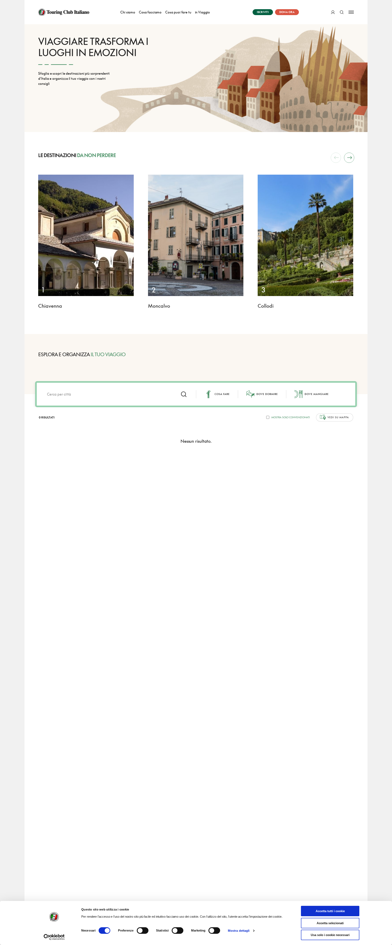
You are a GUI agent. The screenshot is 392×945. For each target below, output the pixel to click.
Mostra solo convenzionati (290, 417)
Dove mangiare (317, 394)
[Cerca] (342, 12)
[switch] (142, 930)
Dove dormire (267, 394)
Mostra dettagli (239, 930)
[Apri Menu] (351, 12)
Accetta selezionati (330, 923)
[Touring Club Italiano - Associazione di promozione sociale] (63, 12)
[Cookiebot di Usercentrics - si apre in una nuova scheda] (54, 937)
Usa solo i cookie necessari (330, 935)
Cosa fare (222, 394)
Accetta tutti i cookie (330, 911)
